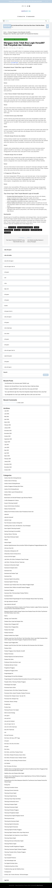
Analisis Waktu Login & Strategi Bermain (13, 492)
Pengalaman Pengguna (9, 667)
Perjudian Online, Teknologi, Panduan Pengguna (15, 682)
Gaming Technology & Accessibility (12, 531)
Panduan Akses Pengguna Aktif (11, 624)
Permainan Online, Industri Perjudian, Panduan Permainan (17, 693)
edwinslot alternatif (8, 517)
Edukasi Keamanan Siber (10, 508)
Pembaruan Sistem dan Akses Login (12, 662)
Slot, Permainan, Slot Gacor (10, 766)
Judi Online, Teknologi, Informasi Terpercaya (14, 562)
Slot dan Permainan (8, 735)
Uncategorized (7, 871)
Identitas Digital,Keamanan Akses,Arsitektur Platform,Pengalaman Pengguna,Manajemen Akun (25, 545)
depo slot (6, 288)
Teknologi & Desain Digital (10, 793)
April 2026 (6, 419)
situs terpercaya (8, 328)
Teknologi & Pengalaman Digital (11, 812)
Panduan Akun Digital (9, 629)
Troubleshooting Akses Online (11, 866)
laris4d (5, 305)
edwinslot (6, 514)
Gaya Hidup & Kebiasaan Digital (11, 537)
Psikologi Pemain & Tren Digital (11, 710)
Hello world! (20, 402)
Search (5, 372)
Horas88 (36, 227)
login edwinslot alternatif (10, 604)
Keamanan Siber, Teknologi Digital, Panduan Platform (16, 593)
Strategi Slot (7, 784)
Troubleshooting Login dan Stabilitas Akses (14, 869)
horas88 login (14, 62)
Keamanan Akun (8, 570)
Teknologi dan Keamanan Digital (11, 821)
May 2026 (6, 416)
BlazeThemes (40, 885)
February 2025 (7, 458)
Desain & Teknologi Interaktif (10, 503)
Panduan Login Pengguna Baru (11, 642)
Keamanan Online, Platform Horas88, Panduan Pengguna (17, 587)
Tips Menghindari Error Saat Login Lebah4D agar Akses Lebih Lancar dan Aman (22, 394)
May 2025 (6, 450)
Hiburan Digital (7, 542)
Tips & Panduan (7, 855)
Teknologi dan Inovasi (9, 818)
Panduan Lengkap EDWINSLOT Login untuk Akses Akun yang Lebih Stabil (21, 389)
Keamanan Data (8, 576)
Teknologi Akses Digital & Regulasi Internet (14, 815)
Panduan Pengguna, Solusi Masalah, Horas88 (15, 39)
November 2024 (8, 467)
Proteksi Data (7, 707)
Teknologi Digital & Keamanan (11, 826)
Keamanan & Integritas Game (10, 567)
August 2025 (7, 441)
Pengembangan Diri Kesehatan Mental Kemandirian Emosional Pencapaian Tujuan (22, 679)
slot (5, 277)
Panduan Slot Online (8, 659)
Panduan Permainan (8, 653)
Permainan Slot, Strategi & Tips (11, 698)
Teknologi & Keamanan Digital (11, 807)
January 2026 (7, 427)
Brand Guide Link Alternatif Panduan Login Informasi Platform (18, 497)
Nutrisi (5, 615)
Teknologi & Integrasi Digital (10, 804)
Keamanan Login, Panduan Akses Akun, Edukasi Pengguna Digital (19, 584)
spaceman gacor (8, 356)
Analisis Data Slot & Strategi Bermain (12, 478)
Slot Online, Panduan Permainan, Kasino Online (14, 755)
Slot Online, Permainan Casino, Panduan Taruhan (15, 757)
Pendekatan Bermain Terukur (10, 665)
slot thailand (7, 763)
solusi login (7, 232)
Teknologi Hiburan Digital (10, 838)
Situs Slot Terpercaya (9, 729)
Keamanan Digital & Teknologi (11, 581)
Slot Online (6, 749)
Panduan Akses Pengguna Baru (11, 627)
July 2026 (6, 411)
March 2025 (7, 455)
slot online (6, 333)
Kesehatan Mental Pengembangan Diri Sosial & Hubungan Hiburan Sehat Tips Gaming (23, 598)
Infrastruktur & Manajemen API (11, 551)
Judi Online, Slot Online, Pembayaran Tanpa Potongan (16, 559)
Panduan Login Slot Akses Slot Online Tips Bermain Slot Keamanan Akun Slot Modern (23, 645)
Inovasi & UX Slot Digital (9, 556)
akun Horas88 (12, 227)
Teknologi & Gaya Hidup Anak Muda (12, 798)
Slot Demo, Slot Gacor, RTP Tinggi (12, 738)
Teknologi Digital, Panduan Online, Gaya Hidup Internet (16, 832)
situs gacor (6, 715)
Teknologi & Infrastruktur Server (11, 801)
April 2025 (6, 453)
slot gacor (6, 272)
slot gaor (6, 746)
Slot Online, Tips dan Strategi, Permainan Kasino (15, 760)
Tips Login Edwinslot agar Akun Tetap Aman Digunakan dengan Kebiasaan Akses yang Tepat (23, 1)
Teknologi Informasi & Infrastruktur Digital (13, 840)
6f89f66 (6, 48)
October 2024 (7, 470)
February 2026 (7, 425)
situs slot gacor (8, 316)
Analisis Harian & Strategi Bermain (12, 483)
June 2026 (6, 413)
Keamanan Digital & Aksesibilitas (11, 579)
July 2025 (6, 444)
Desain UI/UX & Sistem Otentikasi (12, 506)
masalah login (25, 230)
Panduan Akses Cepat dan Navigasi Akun (13, 621)
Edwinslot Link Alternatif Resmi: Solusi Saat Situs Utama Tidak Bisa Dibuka (20, 25)
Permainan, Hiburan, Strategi (10, 701)
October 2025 (7, 436)
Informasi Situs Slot (8, 548)
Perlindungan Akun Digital (10, 684)
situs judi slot (7, 718)
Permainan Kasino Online (10, 687)
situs (5, 283)
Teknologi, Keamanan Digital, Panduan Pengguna (15, 849)
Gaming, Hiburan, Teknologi (10, 534)
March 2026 (7, 422)
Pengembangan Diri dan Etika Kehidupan (13, 676)
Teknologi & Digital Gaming (10, 796)
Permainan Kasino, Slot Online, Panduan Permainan (15, 690)
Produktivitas (7, 704)
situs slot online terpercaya (10, 726)
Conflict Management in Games (11, 500)
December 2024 (7, 464)
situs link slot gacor (8, 261)
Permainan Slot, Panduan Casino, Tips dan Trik (14, 696)
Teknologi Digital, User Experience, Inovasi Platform (16, 835)
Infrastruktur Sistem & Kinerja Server (12, 553)
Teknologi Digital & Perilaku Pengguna (13, 829)
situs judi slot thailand (9, 721)
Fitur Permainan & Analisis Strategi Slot (13, 522)
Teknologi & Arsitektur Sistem (11, 787)
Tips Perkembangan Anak (10, 860)
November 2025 (8, 433)
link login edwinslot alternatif (11, 601)
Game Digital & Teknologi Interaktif (12, 528)
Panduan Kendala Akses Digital (11, 635)
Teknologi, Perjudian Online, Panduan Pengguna (15, 852)
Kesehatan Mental (8, 595)
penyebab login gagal (36, 230)
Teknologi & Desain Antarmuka (11, 790)
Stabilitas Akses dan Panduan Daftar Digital (14, 773)
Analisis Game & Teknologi (10, 480)
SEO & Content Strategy (9, 712)
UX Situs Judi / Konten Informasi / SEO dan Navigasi (16, 874)
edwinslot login (7, 520)
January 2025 (7, 461)
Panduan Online (7, 648)
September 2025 (8, 439)
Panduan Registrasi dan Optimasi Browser (13, 656)
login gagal (17, 230)
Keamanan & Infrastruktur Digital (11, 565)
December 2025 (7, 430)
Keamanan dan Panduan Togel (11, 573)
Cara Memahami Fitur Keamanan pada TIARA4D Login (17, 383)
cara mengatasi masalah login (25, 227)
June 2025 (6, 447)
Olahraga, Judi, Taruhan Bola (10, 618)
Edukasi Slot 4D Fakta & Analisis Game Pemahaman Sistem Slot (19, 511)
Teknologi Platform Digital (10, 843)
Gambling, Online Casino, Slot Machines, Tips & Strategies (17, 525)
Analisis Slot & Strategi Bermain (11, 489)
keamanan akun (8, 230)
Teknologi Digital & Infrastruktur (11, 824)
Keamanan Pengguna (9, 590)
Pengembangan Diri (8, 673)
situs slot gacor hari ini (9, 266)
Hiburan (6, 539)
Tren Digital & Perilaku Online (10, 863)
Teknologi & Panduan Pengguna (11, 810)
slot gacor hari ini (8, 311)
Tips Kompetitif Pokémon (10, 857)
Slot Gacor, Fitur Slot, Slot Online (11, 743)
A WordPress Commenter (10, 402)
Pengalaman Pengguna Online (11, 670)
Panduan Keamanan (8, 632)
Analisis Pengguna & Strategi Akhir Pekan (13, 486)
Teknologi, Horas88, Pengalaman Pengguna (14, 846)
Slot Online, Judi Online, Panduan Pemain (13, 752)
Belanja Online (7, 494)
